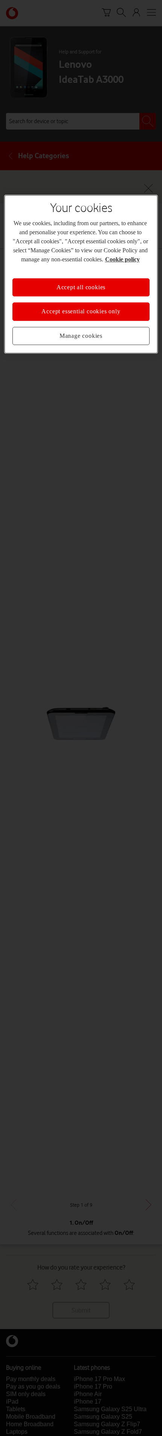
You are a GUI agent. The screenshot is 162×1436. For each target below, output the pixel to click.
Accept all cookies (81, 287)
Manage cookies (81, 336)
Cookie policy (122, 259)
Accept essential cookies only (80, 311)
